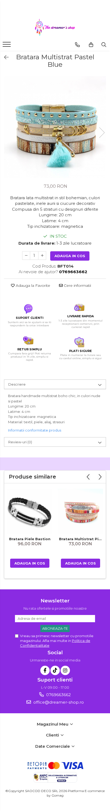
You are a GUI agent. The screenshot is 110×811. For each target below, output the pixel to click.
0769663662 (58, 694)
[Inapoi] (4, 57)
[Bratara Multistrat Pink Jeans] (80, 511)
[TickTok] (55, 670)
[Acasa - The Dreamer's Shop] (55, 27)
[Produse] (7, 46)
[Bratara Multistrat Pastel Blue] (55, 127)
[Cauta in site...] (104, 44)
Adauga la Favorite (32, 285)
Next (101, 132)
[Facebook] (45, 670)
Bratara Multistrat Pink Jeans (81, 539)
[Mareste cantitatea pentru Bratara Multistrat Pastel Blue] (42, 255)
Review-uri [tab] (20, 442)
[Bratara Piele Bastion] (29, 511)
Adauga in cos (69, 256)
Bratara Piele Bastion (29, 539)
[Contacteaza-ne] (77, 44)
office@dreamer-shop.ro (58, 702)
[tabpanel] (55, 127)
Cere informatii (77, 285)
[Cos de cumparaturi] (91, 44)
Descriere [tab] (17, 384)
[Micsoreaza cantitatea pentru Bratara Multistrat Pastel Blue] (26, 255)
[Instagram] (65, 670)
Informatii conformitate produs (34, 430)
